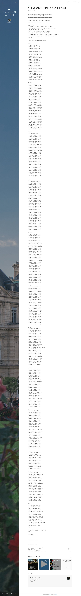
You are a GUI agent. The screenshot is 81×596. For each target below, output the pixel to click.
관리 (16, 594)
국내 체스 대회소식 (31, 549)
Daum (50, 594)
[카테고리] (2, 2)
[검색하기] (16, 2)
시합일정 (29, 6)
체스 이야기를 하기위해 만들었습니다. (36, 579)
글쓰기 (2, 594)
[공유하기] (32, 540)
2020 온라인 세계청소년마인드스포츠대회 (34, 548)
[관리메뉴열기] (79, 2)
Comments (30, 573)
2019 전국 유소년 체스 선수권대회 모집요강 (34, 550)
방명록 (7, 594)
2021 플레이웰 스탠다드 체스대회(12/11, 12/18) (35, 547)
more (71, 557)
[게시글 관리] (33, 540)
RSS (11, 594)
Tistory (56, 594)
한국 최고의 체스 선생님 (9, 13)
